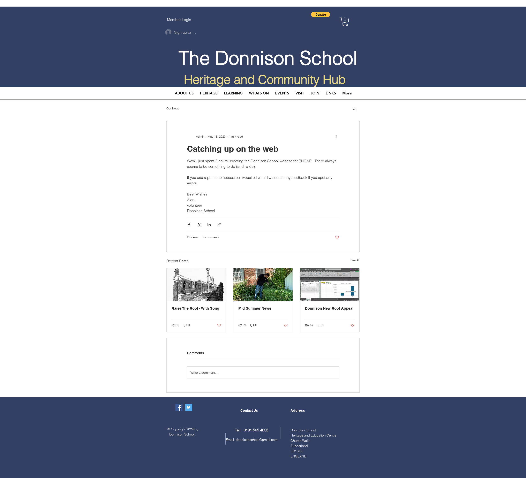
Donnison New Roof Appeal (329, 308)
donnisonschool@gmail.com (256, 440)
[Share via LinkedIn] (209, 224)
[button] (320, 14)
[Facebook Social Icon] (178, 407)
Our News (172, 108)
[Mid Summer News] (263, 284)
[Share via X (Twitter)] (199, 224)
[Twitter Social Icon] (188, 407)
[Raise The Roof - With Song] (196, 284)
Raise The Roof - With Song (195, 308)
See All (355, 260)
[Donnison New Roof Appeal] (329, 284)
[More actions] (336, 136)
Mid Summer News (254, 308)
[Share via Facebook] (189, 224)
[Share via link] (219, 224)
